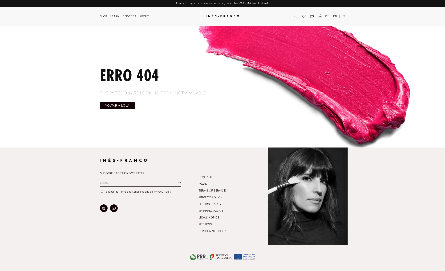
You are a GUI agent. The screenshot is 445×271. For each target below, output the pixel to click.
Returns (205, 224)
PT (327, 16)
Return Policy (210, 204)
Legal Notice (209, 217)
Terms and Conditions (131, 191)
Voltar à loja (117, 105)
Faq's (203, 183)
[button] (295, 16)
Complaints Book (212, 231)
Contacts (207, 177)
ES (343, 16)
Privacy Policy (162, 191)
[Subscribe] (177, 183)
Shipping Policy (211, 210)
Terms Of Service (212, 190)
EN (335, 16)
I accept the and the (137, 191)
